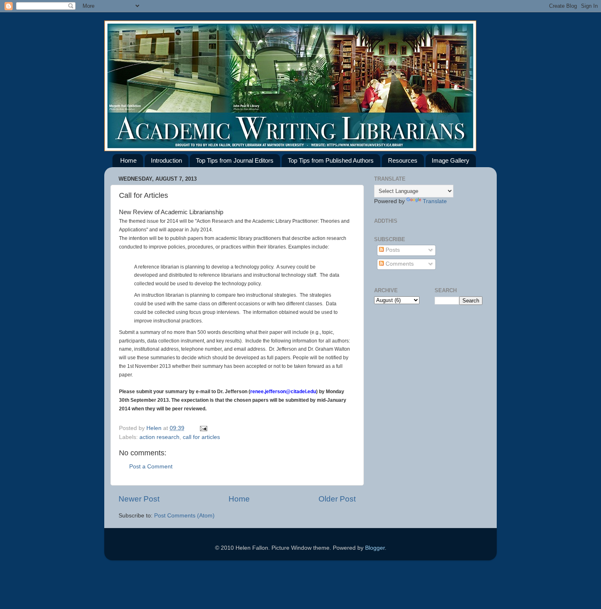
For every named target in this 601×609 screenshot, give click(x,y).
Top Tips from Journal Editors (235, 160)
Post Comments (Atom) (184, 516)
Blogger (375, 548)
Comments (399, 264)
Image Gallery (450, 160)
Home (128, 160)
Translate (435, 201)
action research (159, 437)
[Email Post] (203, 428)
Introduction (166, 160)
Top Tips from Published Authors (331, 160)
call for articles (201, 437)
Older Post (337, 499)
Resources (402, 160)
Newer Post (139, 499)
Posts (392, 250)
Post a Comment (151, 466)
